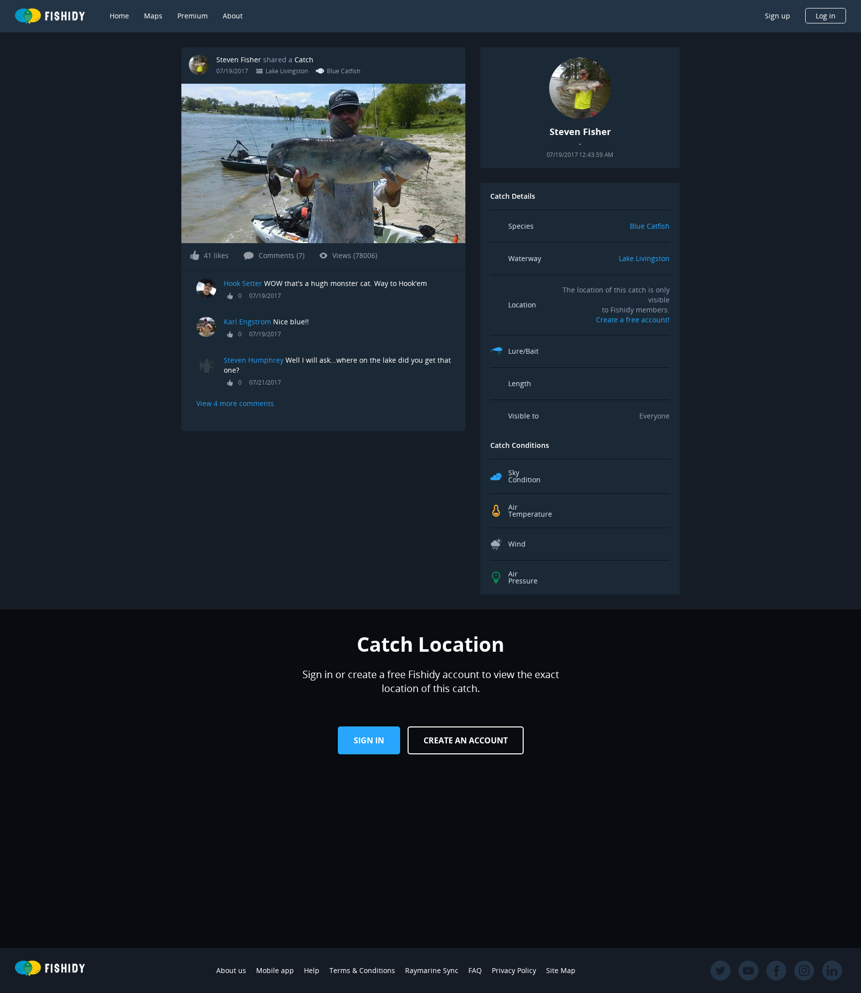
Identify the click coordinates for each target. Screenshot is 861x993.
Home (119, 15)
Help (311, 970)
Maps (153, 15)
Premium (192, 15)
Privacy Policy (514, 970)
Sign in (369, 740)
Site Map (560, 970)
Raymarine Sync (431, 970)
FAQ (475, 970)
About (233, 15)
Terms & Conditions (362, 970)
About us (231, 970)
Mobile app (275, 970)
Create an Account (466, 740)
